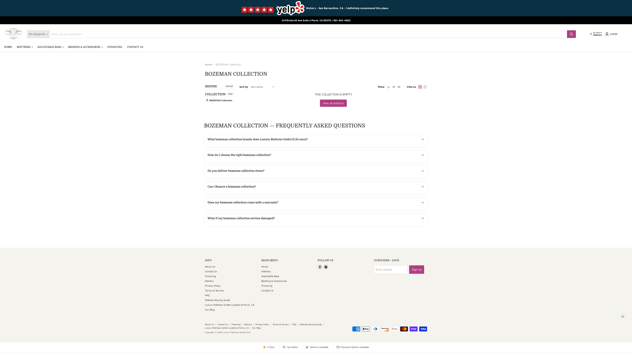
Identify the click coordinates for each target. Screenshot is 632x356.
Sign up (416, 269)
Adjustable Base (49, 46)
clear (230, 94)
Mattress (24, 46)
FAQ (207, 295)
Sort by (243, 86)
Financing (114, 46)
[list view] (424, 87)
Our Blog (210, 309)
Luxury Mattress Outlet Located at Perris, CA (229, 304)
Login (614, 34)
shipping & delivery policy (404, 178)
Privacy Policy (212, 285)
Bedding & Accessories (84, 46)
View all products (333, 103)
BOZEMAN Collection (220, 100)
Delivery (209, 281)
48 (399, 86)
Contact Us (135, 46)
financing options (234, 194)
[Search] (571, 34)
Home (8, 46)
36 (393, 86)
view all (229, 86)
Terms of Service (214, 290)
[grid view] (420, 87)
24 (388, 86)
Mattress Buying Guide (217, 300)
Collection (215, 94)
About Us (210, 266)
